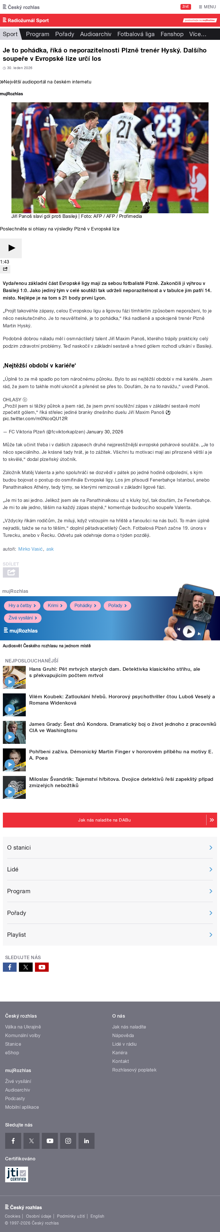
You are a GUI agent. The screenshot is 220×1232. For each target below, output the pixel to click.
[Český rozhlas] (21, 7)
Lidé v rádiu (124, 1044)
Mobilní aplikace (22, 1107)
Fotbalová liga (136, 34)
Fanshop (172, 34)
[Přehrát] (11, 248)
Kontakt (120, 1061)
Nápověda (123, 1035)
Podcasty (15, 1098)
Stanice (13, 1044)
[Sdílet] (5, 269)
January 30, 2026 (105, 432)
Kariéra (119, 1052)
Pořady (64, 34)
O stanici (19, 847)
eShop (12, 1052)
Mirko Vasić (30, 549)
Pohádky (83, 605)
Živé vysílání (21, 618)
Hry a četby (20, 605)
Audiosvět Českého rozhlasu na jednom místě (47, 646)
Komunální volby (22, 1035)
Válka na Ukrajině (23, 1027)
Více (198, 34)
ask (50, 549)
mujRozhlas (15, 591)
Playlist (16, 934)
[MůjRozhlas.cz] (11, 94)
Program (37, 34)
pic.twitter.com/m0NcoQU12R (35, 418)
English (97, 1216)
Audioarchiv (96, 34)
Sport (10, 34)
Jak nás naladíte (129, 1027)
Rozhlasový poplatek (134, 1070)
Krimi (53, 605)
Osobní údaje (39, 1216)
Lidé (13, 869)
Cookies (12, 1216)
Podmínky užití (71, 1216)
